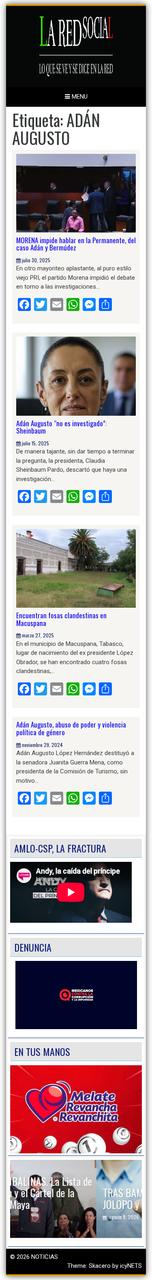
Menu (79, 96)
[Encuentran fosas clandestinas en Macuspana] (76, 568)
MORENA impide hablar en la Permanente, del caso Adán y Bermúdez (76, 244)
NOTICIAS (44, 1257)
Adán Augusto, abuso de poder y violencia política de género (71, 728)
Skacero (100, 1265)
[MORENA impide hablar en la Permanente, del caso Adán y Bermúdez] (76, 192)
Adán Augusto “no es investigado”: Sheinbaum (61, 427)
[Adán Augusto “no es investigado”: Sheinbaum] (76, 375)
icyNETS (131, 1265)
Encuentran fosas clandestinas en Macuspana (61, 619)
